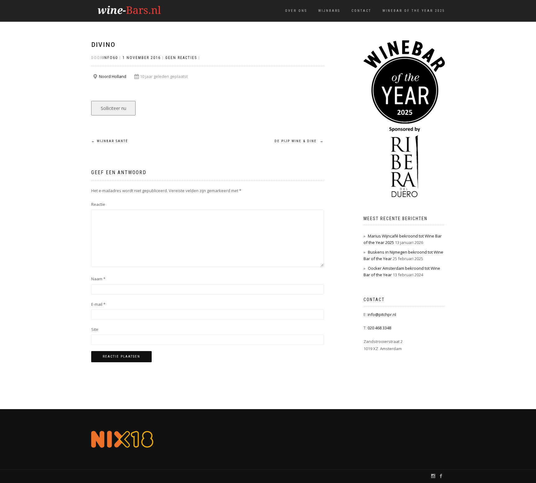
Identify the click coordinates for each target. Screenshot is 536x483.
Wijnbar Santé (109, 141)
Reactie (98, 204)
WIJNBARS (329, 11)
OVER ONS (296, 11)
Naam (98, 279)
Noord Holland (112, 76)
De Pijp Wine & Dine (299, 141)
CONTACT (361, 11)
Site (94, 329)
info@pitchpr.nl (382, 314)
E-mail (98, 304)
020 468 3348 (379, 328)
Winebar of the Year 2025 (413, 11)
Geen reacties (181, 58)
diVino (103, 44)
